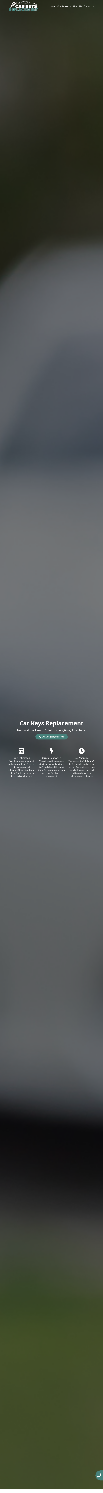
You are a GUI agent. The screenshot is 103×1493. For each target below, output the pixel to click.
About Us (77, 6)
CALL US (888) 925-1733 (52, 736)
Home (52, 6)
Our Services (63, 6)
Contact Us (89, 6)
